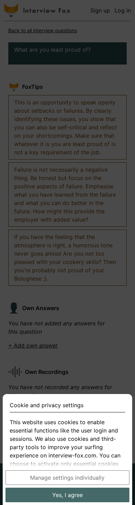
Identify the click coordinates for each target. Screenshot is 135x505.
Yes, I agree (67, 494)
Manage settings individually (67, 477)
